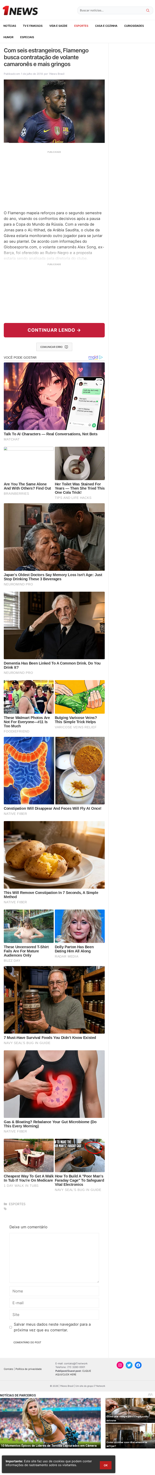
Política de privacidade (29, 1368)
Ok (106, 1465)
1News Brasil (56, 73)
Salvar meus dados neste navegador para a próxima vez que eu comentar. (52, 1327)
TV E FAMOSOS (33, 25)
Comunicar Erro (51, 346)
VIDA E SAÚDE (58, 25)
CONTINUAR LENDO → (54, 330)
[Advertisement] (54, 180)
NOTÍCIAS (9, 25)
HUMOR (8, 37)
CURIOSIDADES (134, 25)
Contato (8, 1368)
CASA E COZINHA (106, 25)
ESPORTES (81, 25)
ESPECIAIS (27, 37)
